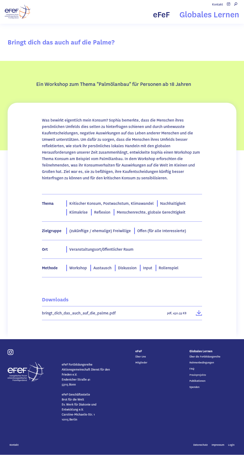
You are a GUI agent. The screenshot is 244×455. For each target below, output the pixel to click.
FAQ (191, 369)
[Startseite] (18, 12)
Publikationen (197, 381)
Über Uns (140, 356)
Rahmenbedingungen (201, 362)
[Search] (235, 4)
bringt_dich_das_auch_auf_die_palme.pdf (79, 313)
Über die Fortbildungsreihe (204, 356)
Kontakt (217, 4)
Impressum (218, 445)
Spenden (194, 387)
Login (231, 445)
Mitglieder (141, 362)
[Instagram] (228, 4)
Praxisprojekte (197, 375)
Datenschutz (200, 445)
